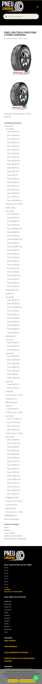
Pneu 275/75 (12, 217)
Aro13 (8, 416)
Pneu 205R (11, 175)
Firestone (9, 336)
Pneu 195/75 (12, 197)
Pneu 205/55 (12, 142)
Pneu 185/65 (12, 367)
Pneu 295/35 (12, 409)
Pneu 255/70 (12, 182)
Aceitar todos (13, 681)
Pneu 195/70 (12, 494)
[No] (39, 676)
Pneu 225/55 (12, 314)
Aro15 (8, 437)
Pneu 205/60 (12, 160)
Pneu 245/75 (12, 164)
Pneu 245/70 (12, 132)
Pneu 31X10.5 (12, 487)
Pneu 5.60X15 (12, 465)
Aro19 (8, 340)
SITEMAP (7, 589)
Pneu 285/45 (12, 346)
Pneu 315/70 (12, 236)
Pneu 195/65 (12, 443)
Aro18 (8, 297)
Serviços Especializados (13, 536)
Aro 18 (6, 582)
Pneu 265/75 (12, 150)
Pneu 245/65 (12, 221)
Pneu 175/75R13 (13, 419)
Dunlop (8, 208)
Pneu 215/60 (12, 272)
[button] (36, 678)
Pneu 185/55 (12, 157)
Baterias (7, 530)
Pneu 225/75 (12, 189)
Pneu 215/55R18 (13, 307)
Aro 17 (6, 579)
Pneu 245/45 (12, 261)
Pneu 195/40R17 (13, 246)
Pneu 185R (11, 374)
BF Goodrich (10, 290)
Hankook (7, 621)
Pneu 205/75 (12, 171)
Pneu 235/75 (12, 469)
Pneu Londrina (9, 519)
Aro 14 (6, 570)
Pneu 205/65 (12, 454)
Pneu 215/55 (12, 265)
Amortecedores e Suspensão (15, 538)
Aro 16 (6, 576)
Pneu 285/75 (12, 168)
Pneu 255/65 (12, 254)
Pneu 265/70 (12, 139)
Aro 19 (6, 584)
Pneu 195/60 (12, 153)
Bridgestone (10, 497)
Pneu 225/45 (12, 275)
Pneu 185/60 (12, 363)
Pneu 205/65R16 (13, 200)
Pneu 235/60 (12, 193)
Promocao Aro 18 (12, 204)
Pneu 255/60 (12, 322)
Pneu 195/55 (12, 146)
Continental (10, 505)
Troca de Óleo (9, 533)
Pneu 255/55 (12, 350)
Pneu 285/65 (12, 300)
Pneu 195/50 (12, 135)
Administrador (12, 38)
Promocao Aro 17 (12, 512)
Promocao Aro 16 (12, 501)
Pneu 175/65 (12, 378)
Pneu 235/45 (12, 311)
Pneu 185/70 (12, 371)
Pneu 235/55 (12, 225)
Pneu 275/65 (12, 250)
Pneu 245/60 (12, 329)
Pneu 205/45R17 (13, 228)
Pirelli (8, 391)
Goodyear (9, 399)
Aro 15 (6, 573)
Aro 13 (6, 568)
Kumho (8, 293)
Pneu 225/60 (12, 332)
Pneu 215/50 (12, 257)
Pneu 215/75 (12, 461)
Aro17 (8, 211)
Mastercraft (10, 402)
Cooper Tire (7, 607)
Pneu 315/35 (12, 388)
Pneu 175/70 (12, 360)
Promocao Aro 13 (12, 395)
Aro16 (8, 129)
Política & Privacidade (27, 681)
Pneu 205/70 (12, 450)
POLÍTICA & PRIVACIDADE (13, 592)
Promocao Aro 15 (12, 433)
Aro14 (8, 353)
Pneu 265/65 (12, 232)
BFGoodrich (7, 604)
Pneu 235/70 (12, 186)
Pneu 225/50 (12, 279)
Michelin (9, 508)
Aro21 (8, 406)
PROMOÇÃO (8, 515)
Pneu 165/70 (12, 356)
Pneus (6, 126)
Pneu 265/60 (12, 325)
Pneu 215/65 (12, 179)
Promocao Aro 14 (12, 412)
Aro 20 (6, 587)
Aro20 (8, 381)
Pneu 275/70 (12, 286)
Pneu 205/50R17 (13, 239)
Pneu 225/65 (12, 283)
